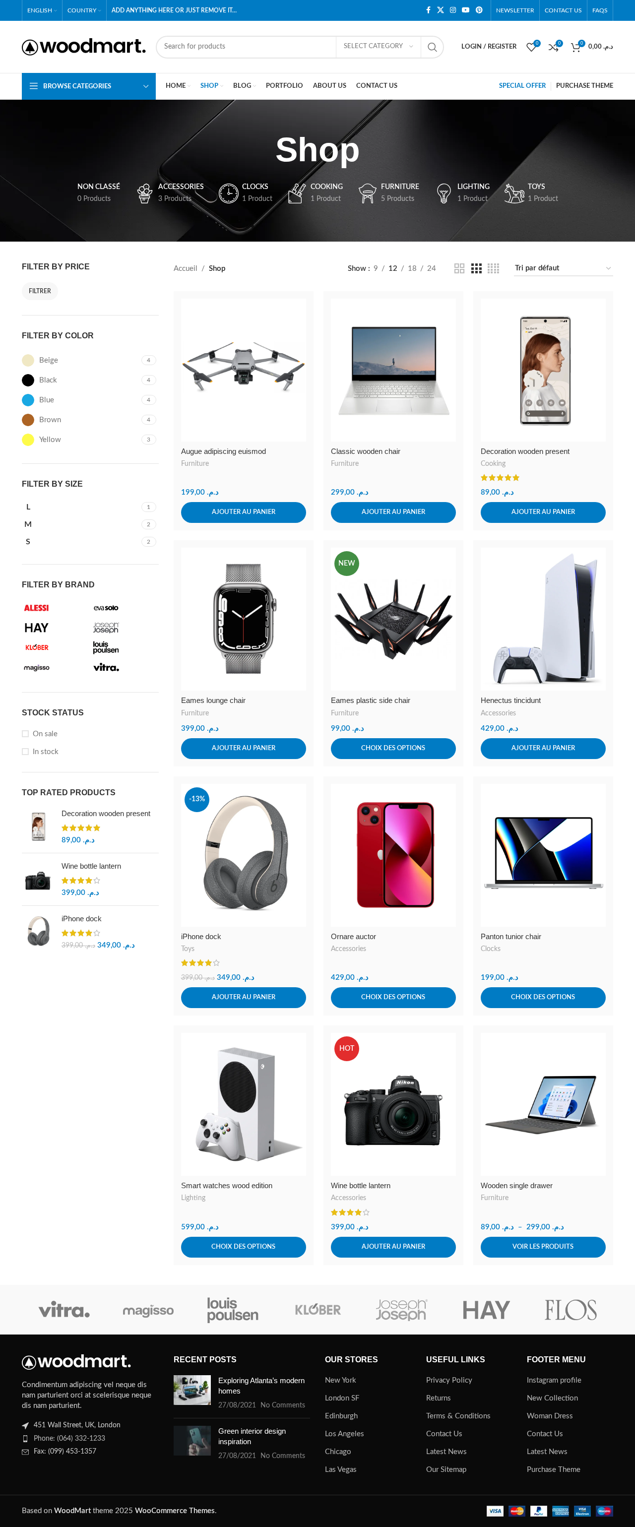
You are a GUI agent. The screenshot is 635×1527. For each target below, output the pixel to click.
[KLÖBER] (317, 1310)
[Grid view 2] (459, 269)
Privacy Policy (449, 1380)
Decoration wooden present (106, 813)
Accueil (185, 268)
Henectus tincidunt (511, 700)
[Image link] (76, 1361)
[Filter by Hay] (54, 627)
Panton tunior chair (511, 936)
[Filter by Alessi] (54, 607)
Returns (438, 1398)
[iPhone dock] (38, 932)
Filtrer (40, 291)
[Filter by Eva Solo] (123, 607)
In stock (46, 752)
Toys (187, 949)
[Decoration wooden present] (38, 826)
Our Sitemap (446, 1469)
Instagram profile (554, 1380)
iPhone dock (82, 918)
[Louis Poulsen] (233, 1310)
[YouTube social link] (466, 10)
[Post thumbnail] (192, 1392)
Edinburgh (341, 1416)
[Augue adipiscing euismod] (243, 370)
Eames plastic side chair (370, 700)
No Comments (282, 1405)
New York (340, 1380)
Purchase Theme (553, 1469)
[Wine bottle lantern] (38, 879)
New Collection (552, 1398)
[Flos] (571, 1310)
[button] (243, 512)
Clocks (491, 949)
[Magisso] (148, 1310)
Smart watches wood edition (226, 1185)
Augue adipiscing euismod (223, 451)
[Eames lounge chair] (243, 619)
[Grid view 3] (476, 269)
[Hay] (486, 1310)
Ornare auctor (353, 936)
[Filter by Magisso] (54, 667)
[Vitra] (64, 1310)
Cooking (493, 463)
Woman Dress (550, 1416)
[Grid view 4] (493, 269)
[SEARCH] (432, 47)
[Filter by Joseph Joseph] (123, 627)
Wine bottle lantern (91, 866)
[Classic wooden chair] (393, 370)
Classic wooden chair (365, 451)
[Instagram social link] (453, 10)
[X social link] (440, 10)
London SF (342, 1398)
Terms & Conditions (458, 1416)
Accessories (498, 713)
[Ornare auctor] (393, 855)
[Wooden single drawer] (543, 1104)
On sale (45, 734)
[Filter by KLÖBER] (54, 647)
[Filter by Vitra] (123, 667)
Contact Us (444, 1434)
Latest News (446, 1452)
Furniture (195, 463)
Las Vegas (341, 1469)
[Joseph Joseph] (402, 1310)
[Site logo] (84, 46)
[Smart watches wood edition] (243, 1104)
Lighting (193, 1198)
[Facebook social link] (428, 10)
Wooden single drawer (517, 1185)
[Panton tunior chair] (543, 855)
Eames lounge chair (213, 700)
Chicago (338, 1452)
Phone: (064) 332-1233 (69, 1438)
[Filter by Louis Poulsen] (123, 647)
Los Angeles (344, 1434)
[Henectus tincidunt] (543, 619)
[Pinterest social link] (479, 10)
